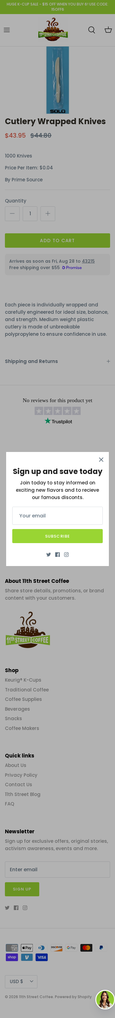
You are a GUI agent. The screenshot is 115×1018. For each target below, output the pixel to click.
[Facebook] (57, 554)
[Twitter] (48, 554)
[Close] (101, 459)
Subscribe (57, 536)
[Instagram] (66, 554)
